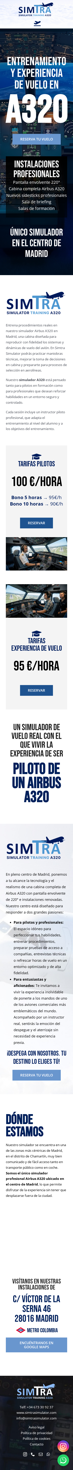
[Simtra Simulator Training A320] (36, 3)
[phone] (33, 1454)
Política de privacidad (36, 1433)
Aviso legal (36, 1427)
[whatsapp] (48, 1454)
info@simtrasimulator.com (36, 1418)
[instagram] (25, 1454)
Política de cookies (36, 1438)
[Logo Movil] (36, 1385)
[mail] (41, 1454)
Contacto (36, 1444)
